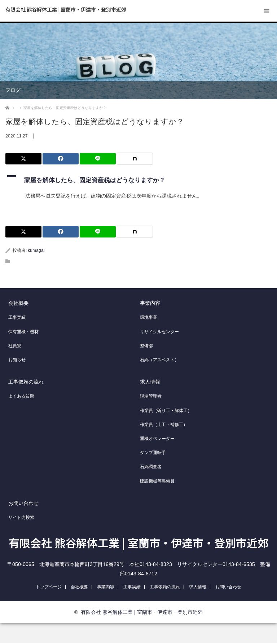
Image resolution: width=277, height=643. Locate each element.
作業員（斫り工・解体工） (166, 410)
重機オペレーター (157, 438)
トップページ (49, 586)
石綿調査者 (151, 466)
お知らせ (17, 359)
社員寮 (14, 345)
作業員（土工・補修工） (164, 424)
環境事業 (148, 317)
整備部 (146, 345)
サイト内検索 (21, 517)
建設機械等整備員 (157, 481)
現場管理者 (151, 396)
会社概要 (18, 303)
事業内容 (150, 303)
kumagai (36, 250)
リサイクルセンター (159, 331)
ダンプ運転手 (153, 452)
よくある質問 (21, 396)
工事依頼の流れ (26, 382)
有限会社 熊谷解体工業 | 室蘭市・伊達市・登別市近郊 (65, 9)
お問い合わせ (23, 503)
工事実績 (17, 317)
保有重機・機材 (23, 331)
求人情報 (150, 382)
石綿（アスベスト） (159, 359)
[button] (138, 178)
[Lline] (98, 158)
